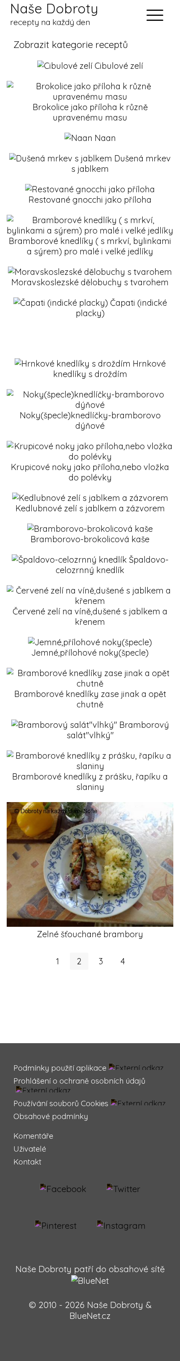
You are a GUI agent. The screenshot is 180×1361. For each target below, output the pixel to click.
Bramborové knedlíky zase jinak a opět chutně (90, 699)
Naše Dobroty (54, 13)
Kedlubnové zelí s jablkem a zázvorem (90, 508)
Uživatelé (29, 1149)
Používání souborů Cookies (60, 1103)
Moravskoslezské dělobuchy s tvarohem (90, 282)
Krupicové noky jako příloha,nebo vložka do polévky (90, 472)
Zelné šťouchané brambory (90, 934)
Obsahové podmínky (50, 1116)
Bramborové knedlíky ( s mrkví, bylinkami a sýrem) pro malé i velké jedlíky (90, 246)
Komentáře (33, 1136)
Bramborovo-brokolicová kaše (90, 539)
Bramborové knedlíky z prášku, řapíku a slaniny (90, 781)
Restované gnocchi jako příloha (90, 199)
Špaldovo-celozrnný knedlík (112, 564)
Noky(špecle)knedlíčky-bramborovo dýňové (90, 420)
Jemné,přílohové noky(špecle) (90, 652)
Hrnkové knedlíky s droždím (109, 368)
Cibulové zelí (119, 65)
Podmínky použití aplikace (59, 1068)
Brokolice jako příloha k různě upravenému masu (90, 112)
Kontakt (27, 1162)
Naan (105, 138)
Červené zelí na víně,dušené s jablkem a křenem (90, 616)
